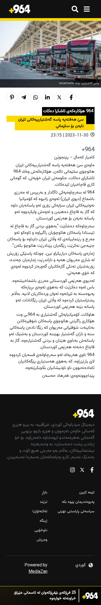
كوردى (80, 565)
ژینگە (43, 521)
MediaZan (38, 572)
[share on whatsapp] (35, 97)
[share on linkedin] (47, 97)
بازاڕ (44, 493)
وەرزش (42, 540)
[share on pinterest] (11, 97)
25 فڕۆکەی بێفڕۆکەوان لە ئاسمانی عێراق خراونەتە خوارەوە (45, 595)
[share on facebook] (71, 97)
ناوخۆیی (40, 530)
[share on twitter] (59, 97)
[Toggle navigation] (86, 9)
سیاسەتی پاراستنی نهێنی (76, 511)
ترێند (43, 502)
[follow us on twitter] (82, 471)
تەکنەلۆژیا (40, 511)
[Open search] (75, 9)
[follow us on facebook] (92, 471)
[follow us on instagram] (72, 471)
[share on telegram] (23, 97)
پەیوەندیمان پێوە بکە (78, 502)
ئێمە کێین (87, 493)
